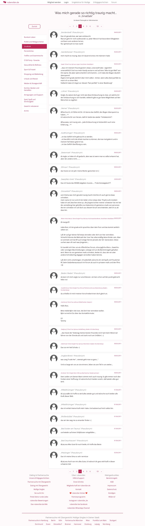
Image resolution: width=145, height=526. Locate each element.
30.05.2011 (117, 191)
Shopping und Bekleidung (33, 74)
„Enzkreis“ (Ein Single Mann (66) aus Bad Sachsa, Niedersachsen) (80, 373)
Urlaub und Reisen (31, 79)
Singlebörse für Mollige (81, 2)
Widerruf (112, 497)
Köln (60, 520)
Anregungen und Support (33, 95)
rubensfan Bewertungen (39, 500)
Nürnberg (106, 524)
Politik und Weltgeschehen (34, 42)
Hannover (77, 524)
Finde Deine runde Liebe (39, 497)
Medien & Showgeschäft (33, 83)
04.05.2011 (117, 32)
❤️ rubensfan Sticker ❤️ (78, 493)
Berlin (53, 520)
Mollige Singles (39, 489)
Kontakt (78, 489)
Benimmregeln (111, 478)
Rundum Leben (29, 37)
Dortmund (39, 524)
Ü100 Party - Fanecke (32, 60)
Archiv (26, 111)
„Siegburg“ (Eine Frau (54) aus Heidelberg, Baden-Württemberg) (80, 329)
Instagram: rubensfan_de (78, 500)
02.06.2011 (117, 453)
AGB (111, 482)
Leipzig (97, 524)
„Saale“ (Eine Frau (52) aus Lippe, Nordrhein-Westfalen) (77, 64)
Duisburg (88, 524)
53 (98, 26)
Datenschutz (111, 489)
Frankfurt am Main (100, 520)
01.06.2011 (117, 390)
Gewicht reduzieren (31, 106)
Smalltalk (27, 46)
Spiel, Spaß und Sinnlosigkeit (30, 100)
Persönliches (29, 51)
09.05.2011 (117, 133)
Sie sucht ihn (39, 493)
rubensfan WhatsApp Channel (78, 508)
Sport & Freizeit (30, 69)
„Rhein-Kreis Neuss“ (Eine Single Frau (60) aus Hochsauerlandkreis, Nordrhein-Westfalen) (87, 218)
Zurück (34, 26)
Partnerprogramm (78, 497)
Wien (88, 520)
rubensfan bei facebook (78, 504)
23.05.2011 (117, 179)
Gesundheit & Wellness (32, 65)
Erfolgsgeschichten (100, 2)
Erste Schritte (78, 482)
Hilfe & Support (78, 478)
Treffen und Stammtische (33, 56)
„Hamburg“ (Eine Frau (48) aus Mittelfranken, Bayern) (76, 302)
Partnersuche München (74, 520)
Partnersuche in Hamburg (38, 520)
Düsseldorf (58, 524)
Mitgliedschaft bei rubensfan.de (78, 486)
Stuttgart (113, 520)
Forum (114, 2)
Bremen (68, 524)
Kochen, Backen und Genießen (31, 89)
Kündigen (111, 493)
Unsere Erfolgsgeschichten (39, 478)
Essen (48, 524)
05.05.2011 (117, 52)
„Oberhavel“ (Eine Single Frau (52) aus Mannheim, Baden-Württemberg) (82, 344)
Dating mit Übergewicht (39, 486)
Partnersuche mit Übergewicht (39, 482)
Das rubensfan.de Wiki (39, 504)
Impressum (112, 486)
